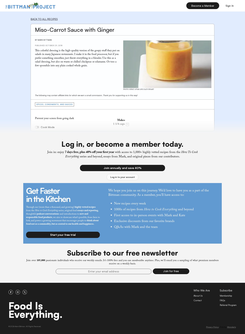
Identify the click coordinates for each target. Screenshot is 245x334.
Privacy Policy (212, 327)
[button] (171, 271)
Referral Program (228, 305)
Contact (198, 300)
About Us (198, 295)
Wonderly (231, 327)
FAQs (222, 300)
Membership (226, 295)
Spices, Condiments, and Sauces (54, 104)
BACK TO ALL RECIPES (44, 19)
